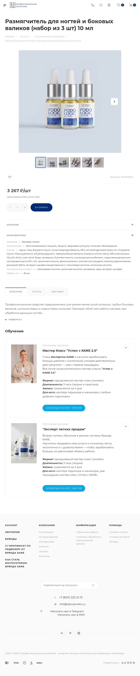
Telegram (70, 633)
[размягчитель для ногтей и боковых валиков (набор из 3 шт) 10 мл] (70, 101)
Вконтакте (61, 633)
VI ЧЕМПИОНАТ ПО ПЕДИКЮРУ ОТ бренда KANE (18, 549)
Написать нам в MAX (71, 614)
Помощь (115, 525)
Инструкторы (46, 541)
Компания (47, 525)
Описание (15, 291)
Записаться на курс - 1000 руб (63, 488)
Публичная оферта (87, 532)
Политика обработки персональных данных (88, 540)
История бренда (48, 536)
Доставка (58, 291)
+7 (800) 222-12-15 (70, 597)
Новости (44, 546)
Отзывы (43, 551)
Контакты (44, 556)
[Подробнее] (125, 347)
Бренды (11, 539)
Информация (86, 525)
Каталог (11, 525)
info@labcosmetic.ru (72, 604)
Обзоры (113, 541)
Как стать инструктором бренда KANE (16, 563)
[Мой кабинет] (109, 5)
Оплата (36, 291)
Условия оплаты (118, 532)
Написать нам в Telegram (67, 611)
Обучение (12, 532)
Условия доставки (119, 536)
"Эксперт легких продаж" (64, 429)
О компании (46, 532)
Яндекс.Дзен (78, 633)
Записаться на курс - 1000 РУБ (63, 408)
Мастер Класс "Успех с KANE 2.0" (70, 351)
